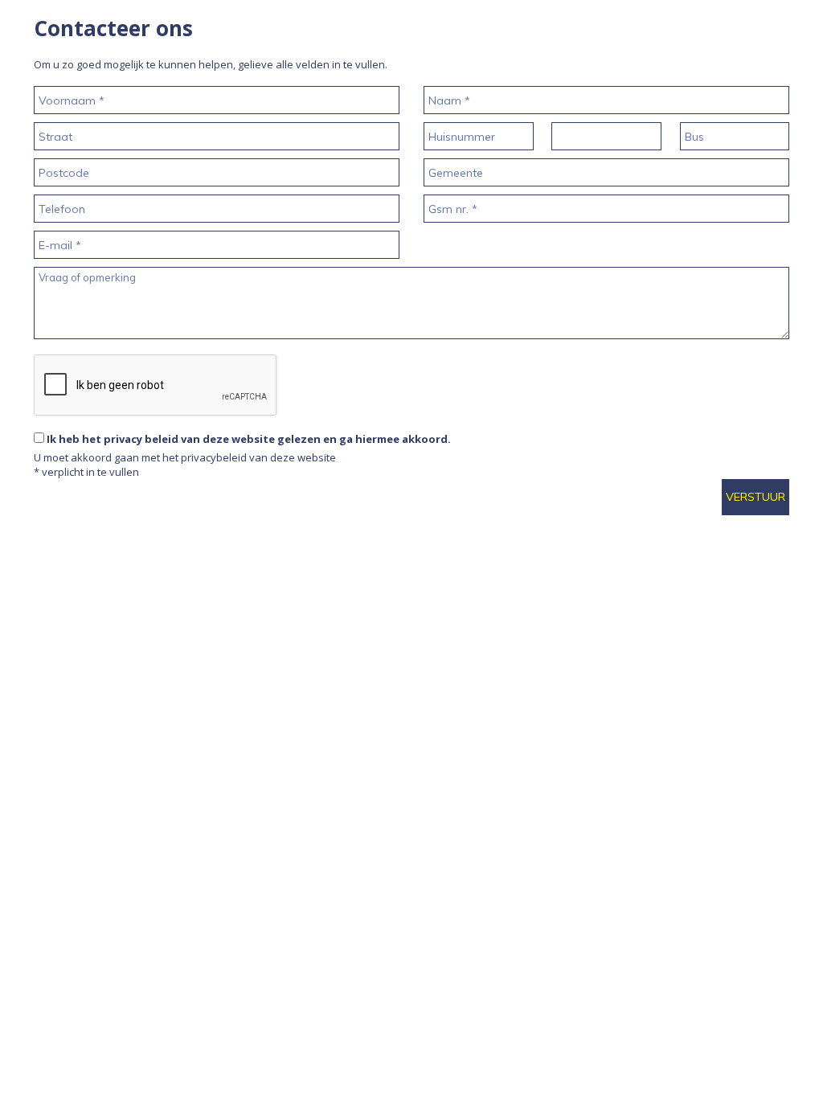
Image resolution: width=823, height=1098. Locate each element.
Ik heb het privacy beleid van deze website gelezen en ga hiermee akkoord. (249, 439)
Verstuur (755, 497)
